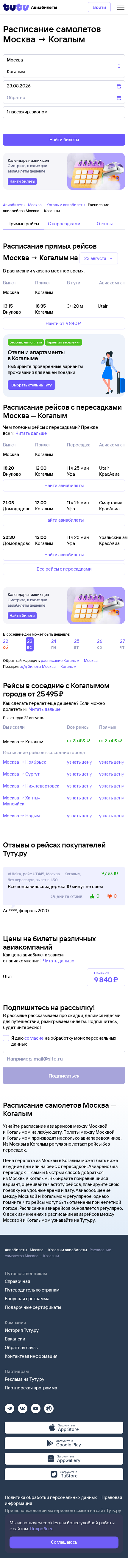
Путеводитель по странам (32, 1290)
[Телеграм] (9, 1406)
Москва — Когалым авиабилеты (56, 204)
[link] (22, 181)
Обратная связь (21, 1347)
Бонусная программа (27, 1298)
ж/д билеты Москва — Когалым (48, 666)
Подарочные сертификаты (33, 1307)
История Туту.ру (22, 1330)
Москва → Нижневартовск (31, 786)
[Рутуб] (49, 1406)
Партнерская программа (31, 1388)
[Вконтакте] (22, 1406)
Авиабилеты (14, 204)
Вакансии (15, 1339)
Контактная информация (31, 1356)
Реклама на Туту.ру (24, 1379)
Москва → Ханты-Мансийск (21, 801)
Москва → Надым (21, 816)
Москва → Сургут (21, 774)
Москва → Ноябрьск (24, 762)
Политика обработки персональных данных (51, 1497)
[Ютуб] (35, 1406)
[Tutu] (16, 7)
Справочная (17, 1281)
